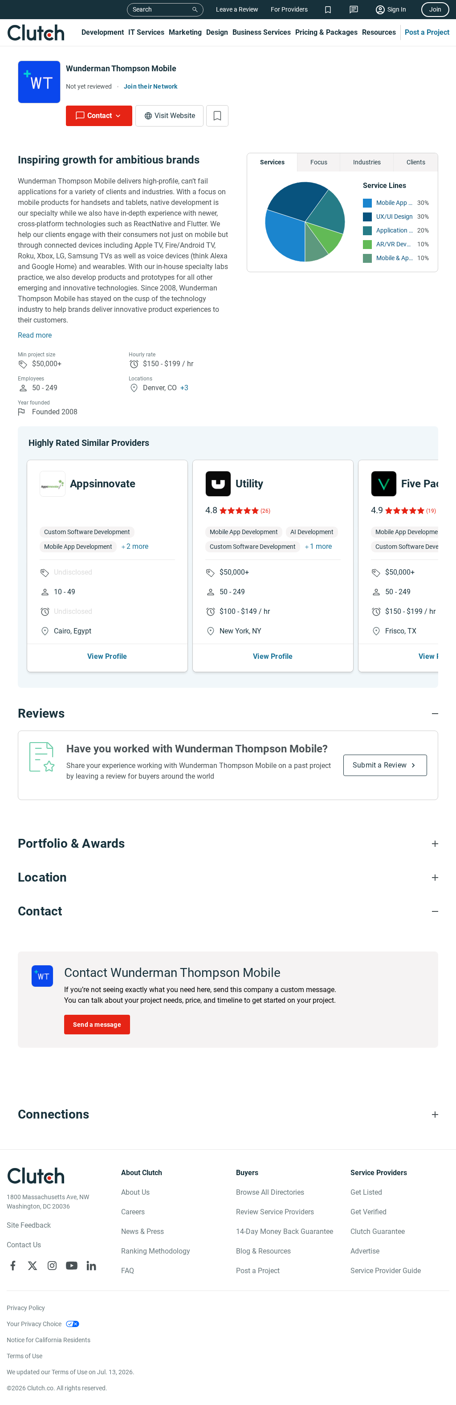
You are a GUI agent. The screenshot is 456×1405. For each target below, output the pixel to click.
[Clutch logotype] (36, 33)
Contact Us (24, 1245)
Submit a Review (380, 765)
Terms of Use (24, 1356)
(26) (265, 511)
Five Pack (424, 484)
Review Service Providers (275, 1212)
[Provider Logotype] (39, 82)
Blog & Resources (263, 1251)
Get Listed (366, 1192)
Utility (249, 484)
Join (435, 9)
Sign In (396, 9)
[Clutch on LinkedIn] (91, 1265)
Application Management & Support (394, 230)
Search (142, 9)
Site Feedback (29, 1225)
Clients (416, 162)
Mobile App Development (394, 202)
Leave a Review (237, 9)
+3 (184, 388)
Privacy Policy (26, 1307)
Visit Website (175, 115)
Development (102, 32)
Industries (367, 162)
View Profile (107, 656)
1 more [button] (321, 546)
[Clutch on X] (32, 1265)
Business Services (261, 32)
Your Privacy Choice (34, 1323)
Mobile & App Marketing (394, 257)
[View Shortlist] (328, 9)
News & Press (142, 1231)
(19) (431, 511)
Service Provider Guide (385, 1270)
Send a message (97, 1024)
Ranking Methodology (155, 1251)
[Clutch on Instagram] (52, 1265)
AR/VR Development (394, 244)
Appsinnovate (102, 484)
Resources (379, 32)
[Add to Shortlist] (217, 116)
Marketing (185, 32)
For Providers (289, 9)
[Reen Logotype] (52, 484)
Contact (99, 115)
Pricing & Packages (326, 32)
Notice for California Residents (48, 1340)
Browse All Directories (270, 1192)
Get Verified (368, 1212)
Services (272, 162)
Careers (133, 1212)
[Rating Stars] (238, 510)
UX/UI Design (394, 216)
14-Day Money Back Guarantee (284, 1231)
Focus (318, 162)
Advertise (364, 1251)
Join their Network (151, 86)
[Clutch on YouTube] (71, 1265)
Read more (35, 335)
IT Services (146, 32)
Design (217, 32)
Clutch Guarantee (377, 1231)
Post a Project (427, 32)
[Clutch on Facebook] (13, 1265)
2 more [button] (137, 546)
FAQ (127, 1270)
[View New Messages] (354, 9)
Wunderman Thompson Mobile (121, 68)
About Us (135, 1192)
